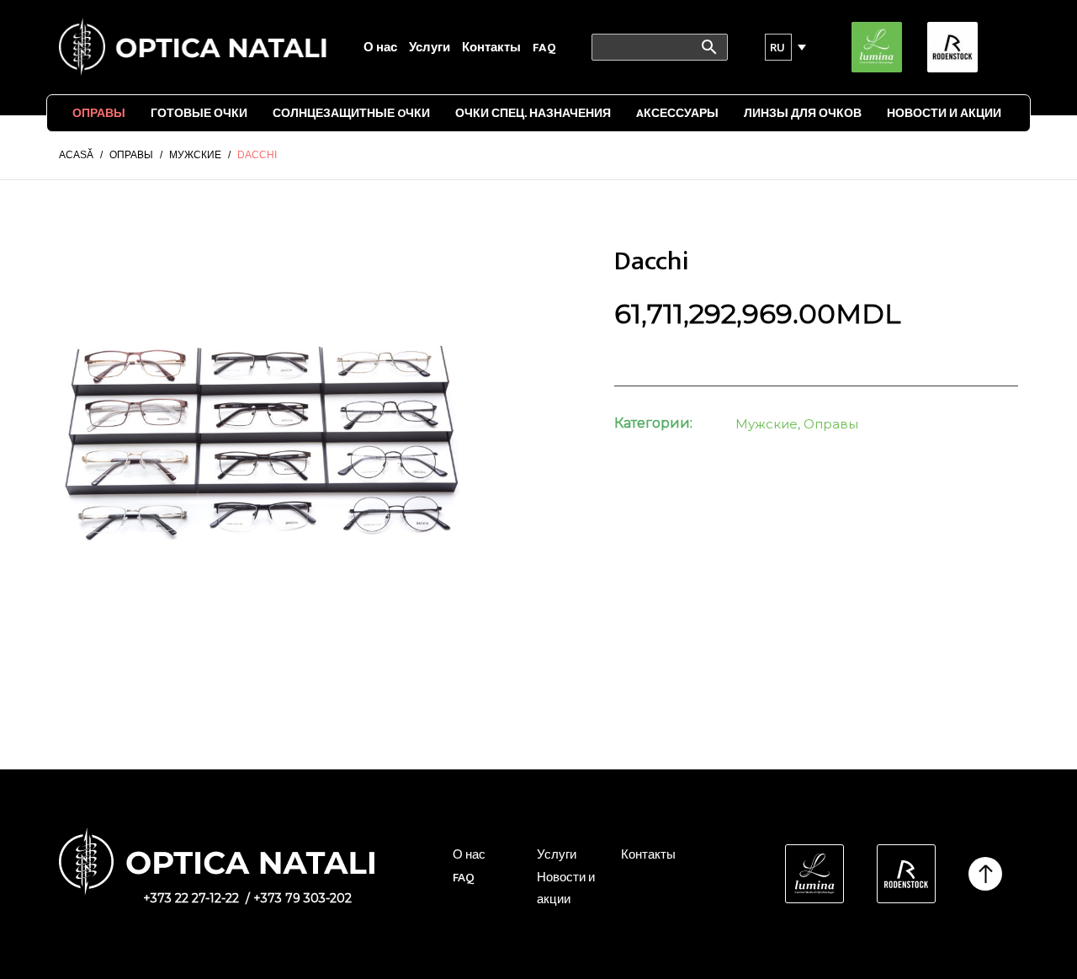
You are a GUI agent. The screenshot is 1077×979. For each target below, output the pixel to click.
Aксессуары (677, 113)
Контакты (491, 47)
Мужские (766, 424)
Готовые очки (199, 113)
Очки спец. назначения (533, 113)
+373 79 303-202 (302, 898)
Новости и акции (944, 113)
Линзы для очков (803, 113)
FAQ (544, 47)
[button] (778, 47)
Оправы (98, 113)
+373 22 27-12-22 (191, 898)
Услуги (429, 47)
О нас (380, 47)
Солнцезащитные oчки (351, 113)
